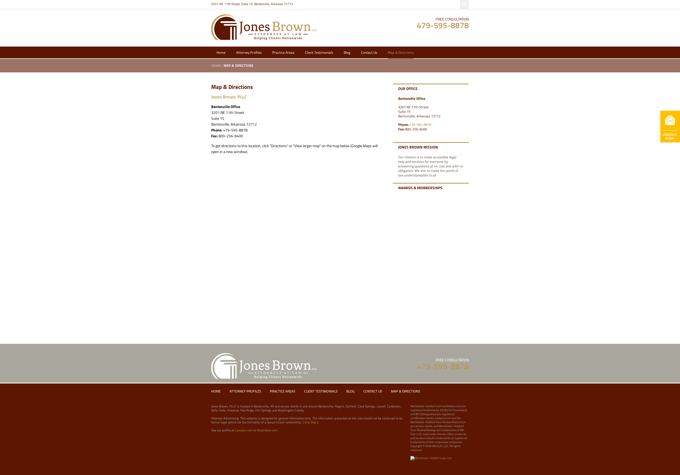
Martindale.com (267, 430)
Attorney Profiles (249, 52)
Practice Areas (283, 52)
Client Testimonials (319, 52)
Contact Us (369, 52)
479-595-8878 (443, 25)
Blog (347, 52)
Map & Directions (401, 52)
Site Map (310, 422)
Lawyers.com (244, 430)
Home (221, 52)
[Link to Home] (264, 27)
